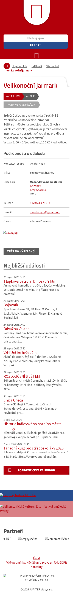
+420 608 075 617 (40, 203)
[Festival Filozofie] (36, 495)
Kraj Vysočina (38, 190)
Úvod (36, 558)
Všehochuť (52, 66)
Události (37, 66)
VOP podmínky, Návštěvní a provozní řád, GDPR (36, 562)
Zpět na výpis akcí (21, 251)
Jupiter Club (37, 12)
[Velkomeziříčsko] (50, 539)
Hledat (35, 45)
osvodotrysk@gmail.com (45, 212)
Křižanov (35, 186)
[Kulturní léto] (36, 509)
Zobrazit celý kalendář (36, 470)
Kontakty (37, 567)
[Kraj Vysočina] (19, 539)
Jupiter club (19, 66)
